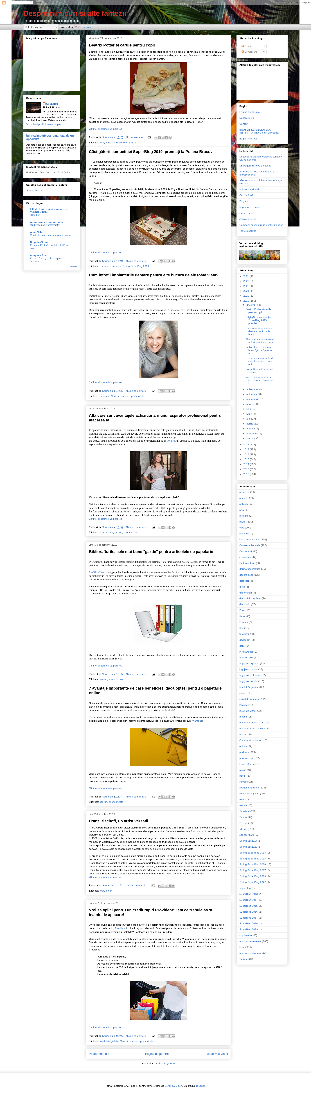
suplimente (245, 935)
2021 (246, 290)
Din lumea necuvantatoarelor (45, 225)
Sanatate (105, 396)
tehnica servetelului (250, 941)
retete (242, 799)
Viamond (197, 720)
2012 (246, 474)
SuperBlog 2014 (248, 899)
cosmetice (245, 557)
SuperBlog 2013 (248, 893)
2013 (246, 469)
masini (243, 716)
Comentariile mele (249, 545)
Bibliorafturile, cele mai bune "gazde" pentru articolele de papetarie (151, 551)
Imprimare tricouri (249, 207)
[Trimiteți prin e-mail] (156, 137)
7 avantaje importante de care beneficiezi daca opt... (260, 361)
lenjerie (243, 704)
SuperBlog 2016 (248, 911)
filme (242, 616)
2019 (246, 300)
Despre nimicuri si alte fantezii (74, 13)
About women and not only (47, 222)
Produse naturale (249, 787)
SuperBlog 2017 (248, 917)
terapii (242, 947)
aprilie (250, 423)
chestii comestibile (249, 539)
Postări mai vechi (216, 1054)
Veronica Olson (173, 1085)
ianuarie (251, 438)
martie (250, 428)
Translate (86, 27)
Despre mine (246, 117)
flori (241, 627)
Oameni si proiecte (110, 266)
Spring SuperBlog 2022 (252, 882)
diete (242, 586)
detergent (244, 580)
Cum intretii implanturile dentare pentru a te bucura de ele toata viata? (153, 275)
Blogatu (243, 201)
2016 (246, 454)
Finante (243, 622)
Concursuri (245, 551)
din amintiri (245, 592)
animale (243, 498)
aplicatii (243, 504)
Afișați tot (73, 267)
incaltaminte (246, 651)
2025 (246, 276)
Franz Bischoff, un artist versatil (118, 821)
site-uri (125, 396)
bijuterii (243, 521)
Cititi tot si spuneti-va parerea (105, 128)
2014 (246, 464)
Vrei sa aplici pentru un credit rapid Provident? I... (260, 380)
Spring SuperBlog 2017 (252, 870)
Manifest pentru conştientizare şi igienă (50, 235)
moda (242, 734)
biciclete (244, 515)
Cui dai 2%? (246, 195)
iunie (249, 413)
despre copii (246, 574)
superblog (245, 888)
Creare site (245, 213)
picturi (132, 142)
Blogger (200, 1085)
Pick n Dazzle (247, 764)
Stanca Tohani (34, 190)
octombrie (252, 394)
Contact (243, 123)
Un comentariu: (135, 137)
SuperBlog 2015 (248, 905)
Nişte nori (35, 215)
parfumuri (244, 752)
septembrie (253, 398)
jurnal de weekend (249, 698)
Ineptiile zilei (246, 657)
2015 (246, 459)
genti (242, 645)
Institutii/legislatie (109, 1041)
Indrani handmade (249, 189)
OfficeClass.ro (99, 572)
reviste (243, 805)
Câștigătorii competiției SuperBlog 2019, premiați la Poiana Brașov (151, 151)
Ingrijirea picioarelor (250, 675)
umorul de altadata (250, 953)
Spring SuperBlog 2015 (252, 858)
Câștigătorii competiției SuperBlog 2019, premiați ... (258, 320)
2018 (246, 444)
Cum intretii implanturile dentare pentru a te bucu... (259, 331)
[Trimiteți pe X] (163, 137)
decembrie (252, 304)
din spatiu (244, 604)
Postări (248, 46)
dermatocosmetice (249, 568)
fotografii (244, 633)
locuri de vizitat (247, 710)
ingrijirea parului (248, 669)
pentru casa (106, 532)
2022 (246, 286)
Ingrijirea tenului (248, 681)
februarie (251, 433)
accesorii (244, 492)
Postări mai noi (99, 1054)
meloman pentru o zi (251, 722)
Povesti (243, 781)
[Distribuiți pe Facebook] (166, 137)
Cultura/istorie (120, 142)
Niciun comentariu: (137, 260)
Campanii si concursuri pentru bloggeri (261, 224)
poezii (242, 775)
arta (102, 142)
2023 (246, 280)
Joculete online (247, 218)
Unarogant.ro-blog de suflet (255, 165)
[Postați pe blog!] (159, 137)
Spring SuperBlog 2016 (252, 864)
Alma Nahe (36, 232)
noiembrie (252, 389)
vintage (243, 958)
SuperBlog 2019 (248, 929)
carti (107, 142)
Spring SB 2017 (248, 840)
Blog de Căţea (38, 255)
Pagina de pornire (157, 1054)
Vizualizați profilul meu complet (43, 124)
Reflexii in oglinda (249, 793)
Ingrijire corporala (249, 663)
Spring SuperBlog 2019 (135, 266)
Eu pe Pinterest (248, 138)
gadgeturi (244, 639)
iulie (249, 408)
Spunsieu (52, 103)
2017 (246, 449)
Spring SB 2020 (248, 846)
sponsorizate (137, 396)
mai (248, 418)
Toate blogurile (247, 230)
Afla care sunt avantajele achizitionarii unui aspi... (261, 341)
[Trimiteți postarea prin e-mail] (149, 137)
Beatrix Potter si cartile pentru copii (122, 45)
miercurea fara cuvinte (252, 728)
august (250, 404)
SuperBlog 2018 (248, 923)
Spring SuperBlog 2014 (252, 852)
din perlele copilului (250, 598)
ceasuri (243, 533)
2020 (246, 295)
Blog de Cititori (39, 242)
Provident (120, 928)
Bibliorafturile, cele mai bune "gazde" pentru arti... (259, 350)
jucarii (242, 693)
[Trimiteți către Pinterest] (170, 137)
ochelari (243, 746)
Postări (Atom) (166, 1063)
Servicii (115, 396)
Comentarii (250, 51)
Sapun (243, 817)
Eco (241, 610)
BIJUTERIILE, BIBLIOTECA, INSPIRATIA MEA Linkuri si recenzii (259, 131)
